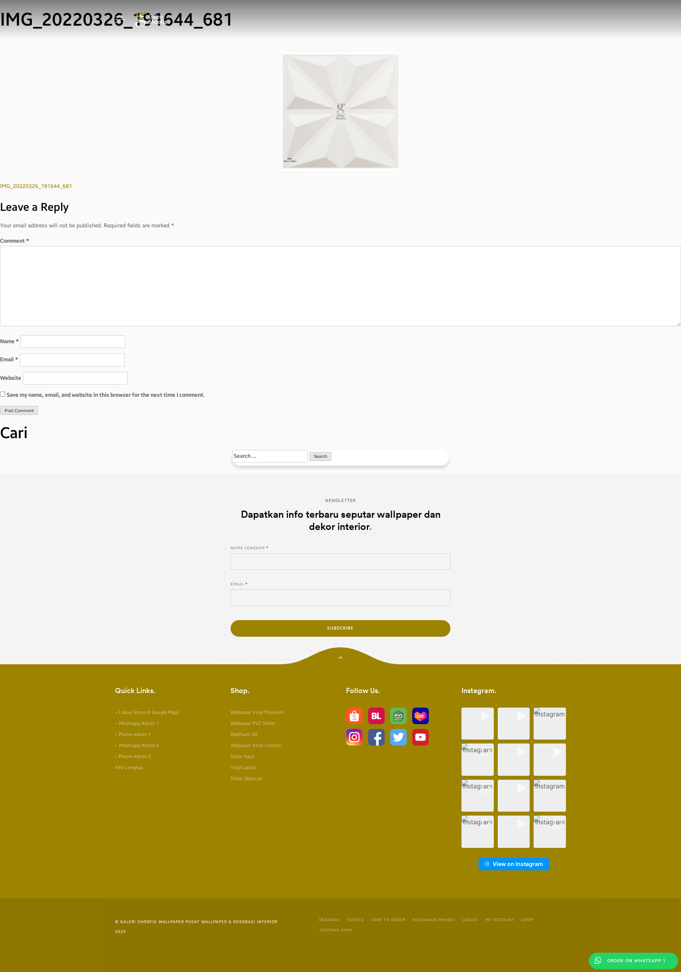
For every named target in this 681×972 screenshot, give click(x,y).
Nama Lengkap (248, 548)
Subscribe (340, 628)
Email (9, 359)
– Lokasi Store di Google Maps (147, 712)
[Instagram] (354, 736)
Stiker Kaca (242, 756)
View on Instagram (518, 863)
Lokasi (470, 920)
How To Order (388, 920)
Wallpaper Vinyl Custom (256, 745)
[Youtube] (420, 736)
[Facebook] (376, 736)
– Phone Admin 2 (133, 756)
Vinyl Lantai (243, 767)
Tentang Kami (335, 930)
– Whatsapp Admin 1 (137, 723)
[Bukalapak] (376, 715)
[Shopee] (354, 715)
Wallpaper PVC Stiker (253, 723)
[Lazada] (420, 715)
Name (9, 341)
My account (500, 920)
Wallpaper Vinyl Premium (257, 712)
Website (10, 378)
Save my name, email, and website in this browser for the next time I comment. (106, 395)
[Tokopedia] (398, 715)
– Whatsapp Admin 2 (137, 745)
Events (355, 920)
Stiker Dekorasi (247, 778)
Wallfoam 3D (244, 734)
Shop (527, 920)
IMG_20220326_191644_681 (36, 186)
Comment (14, 241)
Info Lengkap (129, 767)
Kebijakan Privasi (434, 920)
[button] (477, 724)
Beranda (329, 920)
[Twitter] (398, 736)
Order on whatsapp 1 (636, 960)
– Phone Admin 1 (133, 734)
